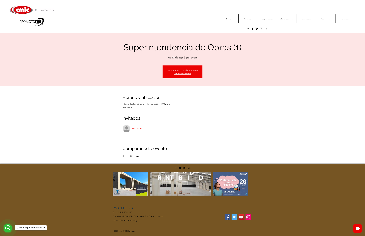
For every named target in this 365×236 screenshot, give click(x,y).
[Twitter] (180, 168)
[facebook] (252, 28)
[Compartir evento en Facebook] (123, 156)
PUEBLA (127, 208)
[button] (266, 29)
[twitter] (256, 28)
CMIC (117, 208)
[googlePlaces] (248, 28)
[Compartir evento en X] (130, 156)
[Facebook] (176, 168)
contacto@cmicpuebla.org (125, 220)
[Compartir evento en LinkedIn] (137, 156)
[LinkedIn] (189, 168)
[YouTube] (241, 217)
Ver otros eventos (182, 73)
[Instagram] (184, 168)
